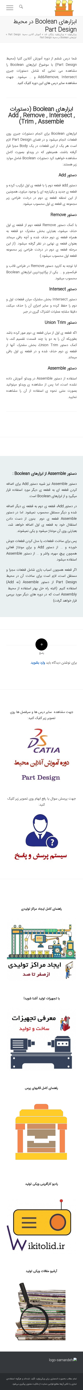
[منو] (11, 8)
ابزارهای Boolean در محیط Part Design (45, 26)
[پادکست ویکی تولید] (41, 1226)
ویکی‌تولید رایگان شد (54, 34)
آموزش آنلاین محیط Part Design (24, 34)
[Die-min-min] (41, 1132)
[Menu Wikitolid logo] (48, 8)
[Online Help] (41, 838)
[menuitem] (20, 8)
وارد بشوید (38, 663)
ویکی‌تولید (71, 34)
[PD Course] (41, 756)
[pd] (41, 1039)
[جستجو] (20, 8)
